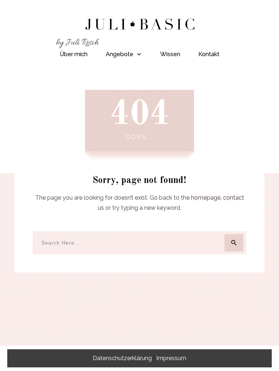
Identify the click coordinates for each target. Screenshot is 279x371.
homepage (206, 197)
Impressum (171, 358)
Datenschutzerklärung (122, 358)
